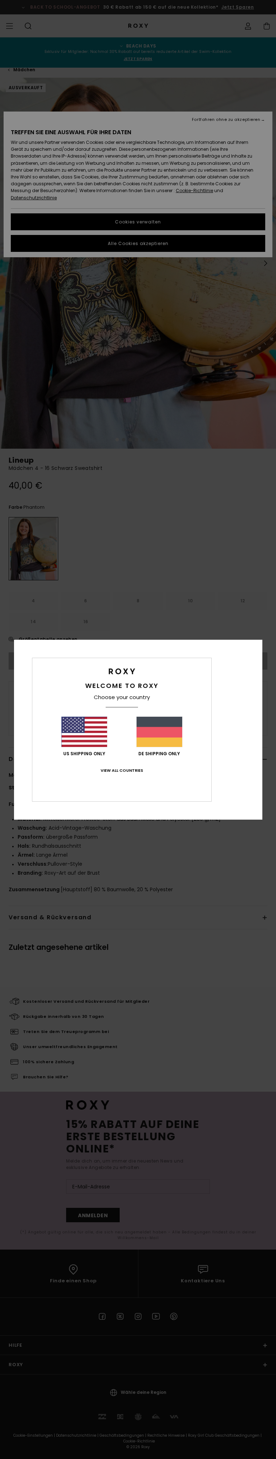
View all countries (122, 770)
